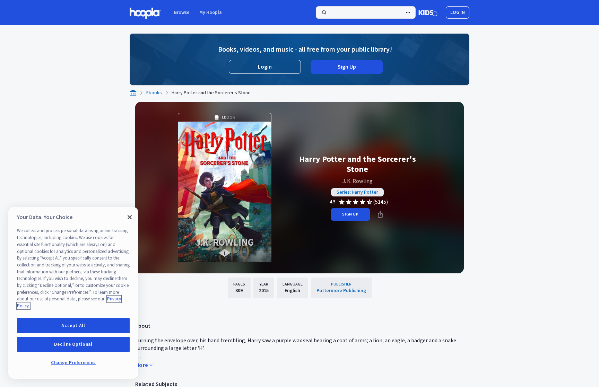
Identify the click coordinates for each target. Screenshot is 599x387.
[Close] (129, 217)
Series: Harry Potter (357, 192)
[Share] (380, 214)
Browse (182, 12)
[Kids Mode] (428, 12)
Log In (457, 12)
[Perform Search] (366, 12)
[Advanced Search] (408, 12)
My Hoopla (210, 12)
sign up (350, 214)
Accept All (73, 326)
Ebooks (154, 92)
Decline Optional (73, 344)
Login (265, 67)
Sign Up (347, 67)
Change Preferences (73, 363)
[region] (73, 293)
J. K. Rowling (357, 181)
